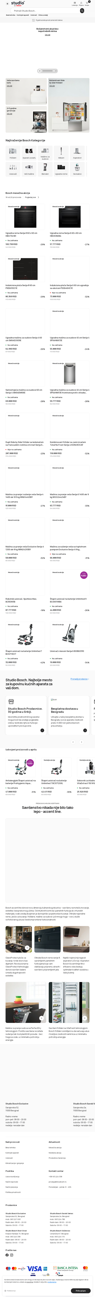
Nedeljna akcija (55, 1153)
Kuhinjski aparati (23, 15)
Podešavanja (11, 1291)
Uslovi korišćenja (12, 1176)
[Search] (82, 10)
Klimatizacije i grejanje (15, 1163)
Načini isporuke (12, 1182)
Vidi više (52, 85)
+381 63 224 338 (55, 1176)
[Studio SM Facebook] (7, 1255)
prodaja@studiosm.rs (57, 1182)
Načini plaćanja (12, 1187)
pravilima (30, 1282)
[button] (43, 70)
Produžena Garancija (57, 1158)
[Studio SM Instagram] (11, 1255)
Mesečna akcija (55, 1147)
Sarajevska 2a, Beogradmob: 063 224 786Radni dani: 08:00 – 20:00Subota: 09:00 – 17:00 (61, 1219)
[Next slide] (81, 742)
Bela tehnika (10, 15)
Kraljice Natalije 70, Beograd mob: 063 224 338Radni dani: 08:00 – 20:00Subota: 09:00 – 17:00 (17, 1236)
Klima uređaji (43, 15)
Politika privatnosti (13, 1192)
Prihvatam (81, 1290)
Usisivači (33, 15)
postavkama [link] (52, 1282)
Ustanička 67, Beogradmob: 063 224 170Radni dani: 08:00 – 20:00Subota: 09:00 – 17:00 (60, 1236)
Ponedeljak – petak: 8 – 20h (60, 1187)
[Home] (18, 3)
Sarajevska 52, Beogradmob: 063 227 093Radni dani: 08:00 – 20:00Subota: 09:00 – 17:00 (16, 1219)
